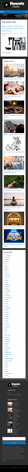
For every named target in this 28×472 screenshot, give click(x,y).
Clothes (7, 289)
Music (6, 346)
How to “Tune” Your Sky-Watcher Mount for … (16, 432)
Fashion (7, 299)
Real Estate (8, 352)
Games (7, 310)
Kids (6, 329)
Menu (2, 11)
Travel (6, 371)
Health (6, 316)
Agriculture (7, 257)
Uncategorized (9, 373)
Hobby (6, 318)
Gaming (7, 314)
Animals (7, 261)
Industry (7, 324)
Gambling (7, 308)
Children (7, 286)
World (6, 375)
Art (5, 263)
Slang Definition (9, 358)
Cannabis (7, 276)
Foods (6, 305)
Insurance (7, 327)
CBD (6, 282)
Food (6, 303)
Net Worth (7, 348)
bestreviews (6, 33)
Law (6, 331)
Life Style (7, 335)
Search (13, 442)
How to (7, 322)
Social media (8, 360)
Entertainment (8, 297)
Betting (7, 269)
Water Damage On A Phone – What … (16, 425)
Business (7, 274)
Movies (7, 344)
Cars (6, 278)
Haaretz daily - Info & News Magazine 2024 (11, 467)
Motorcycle (8, 341)
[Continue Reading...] (7, 52)
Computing (8, 291)
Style (6, 365)
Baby (6, 265)
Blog (6, 272)
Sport (6, 363)
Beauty (7, 267)
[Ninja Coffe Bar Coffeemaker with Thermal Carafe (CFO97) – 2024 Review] (14, 43)
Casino (6, 280)
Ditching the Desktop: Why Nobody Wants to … (16, 418)
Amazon (4, 35)
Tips (6, 369)
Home (6, 320)
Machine (7, 337)
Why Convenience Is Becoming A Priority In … (16, 411)
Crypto (6, 293)
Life (6, 333)
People (7, 350)
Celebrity (7, 284)
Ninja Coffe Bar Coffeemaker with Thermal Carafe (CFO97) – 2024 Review (13, 28)
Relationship (8, 354)
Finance (7, 301)
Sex (6, 356)
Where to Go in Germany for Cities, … (16, 404)
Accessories (8, 255)
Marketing (7, 339)
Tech (6, 367)
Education (7, 295)
